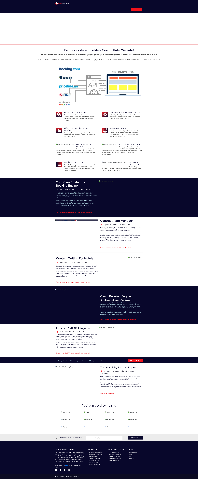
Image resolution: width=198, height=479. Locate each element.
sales (66, 465)
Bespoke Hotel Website (94, 464)
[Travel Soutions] (62, 3)
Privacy (130, 454)
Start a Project (135, 360)
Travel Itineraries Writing (114, 460)
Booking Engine (78, 10)
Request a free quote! (107, 393)
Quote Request (136, 10)
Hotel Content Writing (113, 452)
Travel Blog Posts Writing (114, 458)
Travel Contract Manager (94, 458)
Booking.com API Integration (95, 454)
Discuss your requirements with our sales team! (115, 248)
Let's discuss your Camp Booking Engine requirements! (118, 319)
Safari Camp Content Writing (115, 454)
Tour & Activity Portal (93, 460)
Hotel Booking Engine (93, 462)
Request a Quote (132, 452)
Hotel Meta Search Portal (107, 10)
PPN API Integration (93, 456)
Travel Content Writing (114, 456)
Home (70, 10)
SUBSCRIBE (135, 438)
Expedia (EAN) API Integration (95, 452)
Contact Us (131, 458)
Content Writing (123, 10)
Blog (129, 456)
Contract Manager (92, 10)
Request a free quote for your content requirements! (73, 282)
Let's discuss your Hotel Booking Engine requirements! (74, 212)
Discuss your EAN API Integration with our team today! (74, 353)
